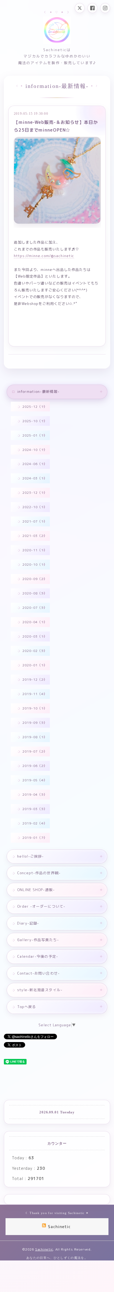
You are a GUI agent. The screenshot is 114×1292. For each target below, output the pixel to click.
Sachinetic (44, 1249)
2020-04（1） (34, 622)
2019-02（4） (34, 823)
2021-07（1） (34, 521)
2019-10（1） (34, 708)
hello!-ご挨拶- (30, 856)
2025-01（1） (34, 435)
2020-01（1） (34, 665)
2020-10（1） (34, 564)
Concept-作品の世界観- (39, 872)
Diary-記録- (28, 923)
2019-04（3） (34, 794)
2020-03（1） (34, 636)
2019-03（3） (34, 808)
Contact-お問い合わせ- (38, 973)
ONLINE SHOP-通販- (36, 889)
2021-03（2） (34, 535)
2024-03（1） (34, 478)
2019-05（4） (34, 780)
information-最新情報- (38, 391)
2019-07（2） (34, 751)
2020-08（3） (34, 593)
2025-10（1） (34, 421)
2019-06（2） (34, 765)
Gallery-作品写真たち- (38, 939)
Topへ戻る (26, 1006)
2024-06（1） (34, 463)
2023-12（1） (34, 492)
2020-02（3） (34, 650)
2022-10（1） (34, 507)
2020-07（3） (34, 607)
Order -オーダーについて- (41, 906)
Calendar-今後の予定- (37, 956)
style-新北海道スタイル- (40, 989)
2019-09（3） (34, 722)
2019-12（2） (34, 679)
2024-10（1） (34, 449)
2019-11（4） (34, 693)
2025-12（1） (34, 406)
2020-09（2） (34, 578)
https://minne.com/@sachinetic (44, 255)
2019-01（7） (34, 837)
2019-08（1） (34, 737)
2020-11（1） (34, 550)
